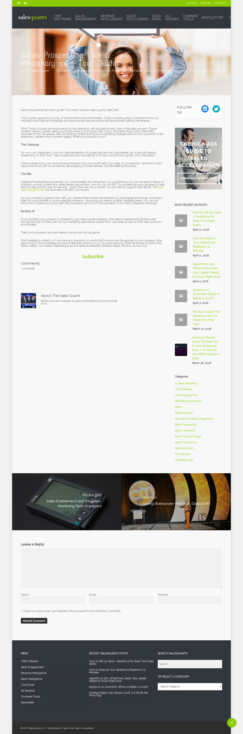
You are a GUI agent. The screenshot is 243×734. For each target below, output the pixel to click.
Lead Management (97, 70)
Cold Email (27, 684)
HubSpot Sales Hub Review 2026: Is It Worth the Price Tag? (118, 694)
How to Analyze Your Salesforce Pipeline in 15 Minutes (117, 671)
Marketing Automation (127, 70)
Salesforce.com (184, 448)
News (178, 406)
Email (93, 594)
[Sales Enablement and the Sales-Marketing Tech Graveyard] (66, 501)
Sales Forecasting (185, 424)
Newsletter (27, 702)
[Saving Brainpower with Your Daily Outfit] (177, 501)
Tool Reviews (183, 454)
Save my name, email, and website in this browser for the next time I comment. (73, 611)
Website (163, 594)
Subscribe (92, 256)
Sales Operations (185, 430)
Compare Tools (30, 696)
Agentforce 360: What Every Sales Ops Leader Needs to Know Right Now (117, 679)
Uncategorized (184, 459)
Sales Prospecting (202, 70)
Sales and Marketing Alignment (166, 70)
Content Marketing (70, 70)
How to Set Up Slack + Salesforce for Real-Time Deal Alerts (121, 662)
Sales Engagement (32, 667)
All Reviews (28, 690)
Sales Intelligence (31, 678)
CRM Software (183, 389)
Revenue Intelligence (34, 673)
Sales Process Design (188, 436)
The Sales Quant (37, 70)
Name (25, 594)
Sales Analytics (184, 412)
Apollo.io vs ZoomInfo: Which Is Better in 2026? (118, 686)
